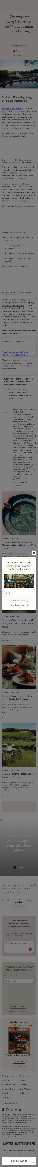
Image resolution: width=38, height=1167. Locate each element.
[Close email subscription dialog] (34, 553)
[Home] (19, 1161)
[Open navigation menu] (5, 1161)
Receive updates (19, 600)
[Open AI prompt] (33, 1161)
